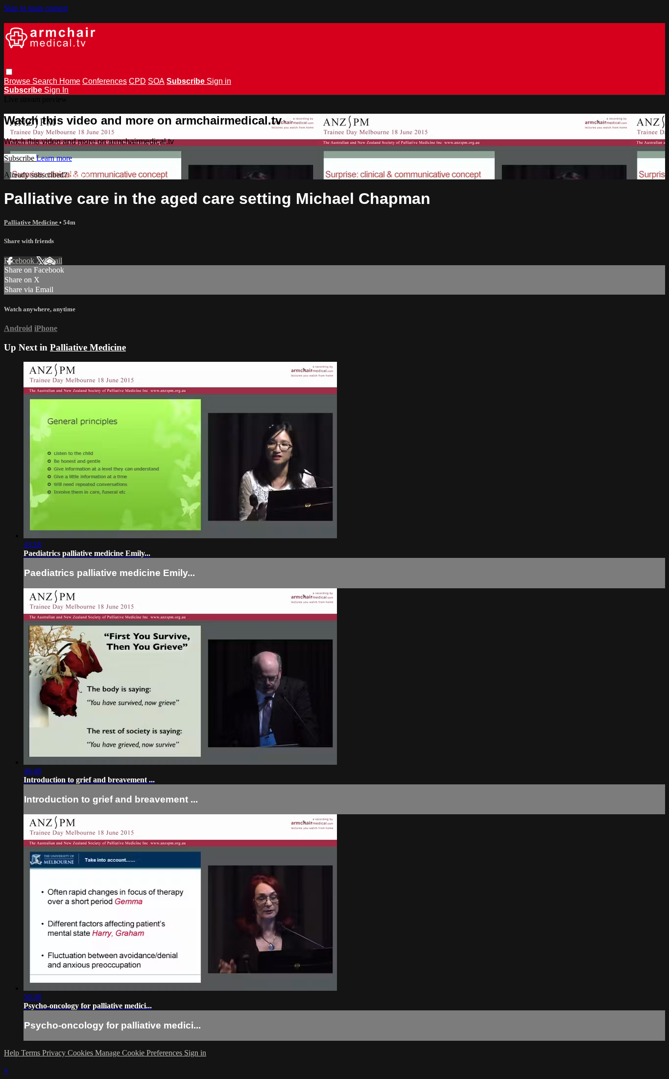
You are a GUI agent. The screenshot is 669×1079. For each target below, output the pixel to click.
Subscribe (20, 158)
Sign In (56, 90)
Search (45, 81)
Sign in (219, 81)
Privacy (55, 1053)
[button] (9, 72)
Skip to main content (36, 8)
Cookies (81, 1053)
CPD (137, 81)
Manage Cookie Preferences (139, 1053)
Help (12, 1053)
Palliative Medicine (31, 222)
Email (53, 260)
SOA (156, 81)
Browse (18, 81)
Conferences (104, 81)
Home (69, 81)
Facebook (20, 260)
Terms (31, 1053)
